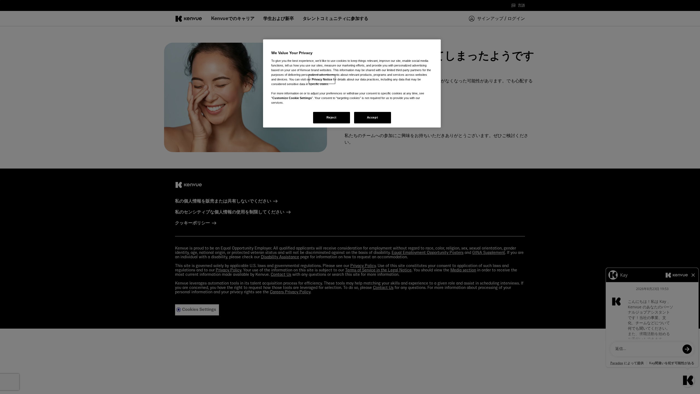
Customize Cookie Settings (292, 98)
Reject (331, 117)
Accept (372, 117)
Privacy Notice (322, 79)
